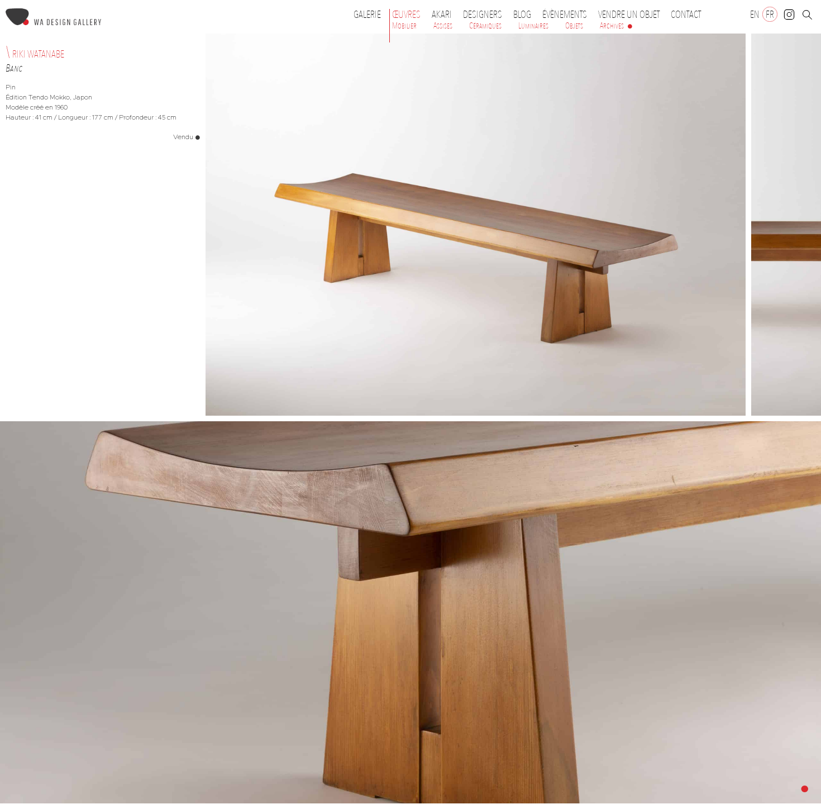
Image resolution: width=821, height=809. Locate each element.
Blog (522, 14)
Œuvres (406, 14)
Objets (574, 25)
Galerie (367, 14)
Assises (442, 25)
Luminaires (533, 25)
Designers (482, 14)
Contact (686, 14)
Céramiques (485, 25)
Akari (442, 14)
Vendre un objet (629, 14)
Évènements (564, 14)
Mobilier (404, 25)
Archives (612, 25)
